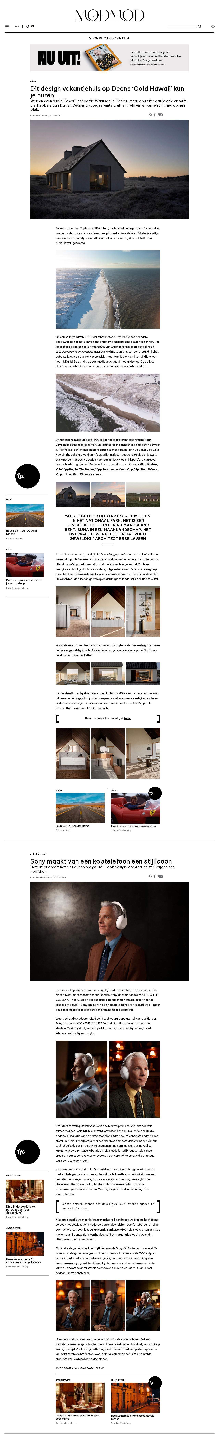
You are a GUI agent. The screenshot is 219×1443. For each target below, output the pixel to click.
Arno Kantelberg (44, 877)
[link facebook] (22, 26)
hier (127, 718)
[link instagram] (27, 26)
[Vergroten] (155, 258)
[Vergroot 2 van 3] (120, 489)
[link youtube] (33, 26)
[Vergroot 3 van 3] (155, 489)
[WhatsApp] (150, 116)
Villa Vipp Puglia (67, 469)
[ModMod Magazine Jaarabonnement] (109, 57)
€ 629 (100, 1367)
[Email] (160, 116)
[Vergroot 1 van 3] (85, 489)
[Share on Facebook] (155, 116)
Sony (84, 1208)
